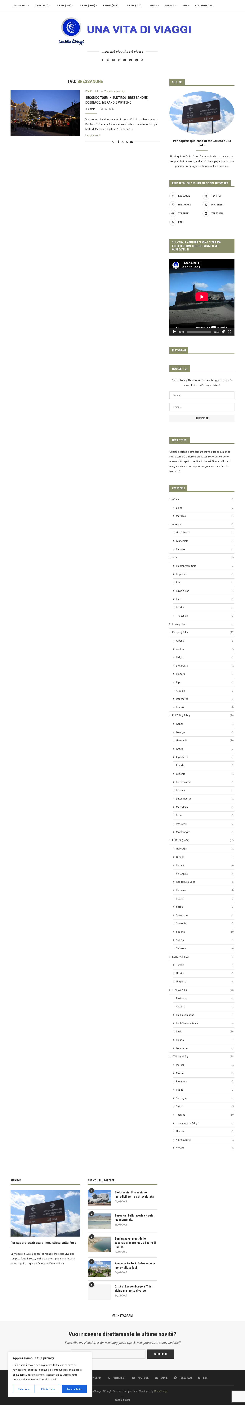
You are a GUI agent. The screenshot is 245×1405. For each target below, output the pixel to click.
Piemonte (205, 1081)
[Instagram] (113, 60)
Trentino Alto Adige (205, 1123)
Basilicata (205, 998)
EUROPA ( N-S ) (110, 5)
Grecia (205, 748)
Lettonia (205, 773)
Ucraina (205, 973)
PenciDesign (160, 1391)
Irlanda (205, 765)
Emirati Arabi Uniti (205, 566)
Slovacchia (205, 915)
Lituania (205, 790)
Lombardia (205, 1048)
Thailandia (205, 615)
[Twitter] (107, 60)
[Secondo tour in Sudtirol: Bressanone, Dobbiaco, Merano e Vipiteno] (45, 113)
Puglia (205, 1089)
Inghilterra (205, 757)
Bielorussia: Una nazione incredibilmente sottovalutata (134, 1194)
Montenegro (205, 832)
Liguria (205, 1040)
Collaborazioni (204, 5)
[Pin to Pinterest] (127, 141)
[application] (201, 297)
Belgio (205, 657)
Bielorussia (205, 665)
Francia (205, 707)
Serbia (205, 906)
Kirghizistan (205, 591)
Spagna (205, 931)
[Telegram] (136, 60)
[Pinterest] (119, 60)
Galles (205, 723)
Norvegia (205, 848)
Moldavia (205, 823)
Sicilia (205, 1106)
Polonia (205, 865)
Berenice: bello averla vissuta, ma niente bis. (134, 1217)
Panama (205, 549)
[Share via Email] (131, 141)
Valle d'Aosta (205, 1139)
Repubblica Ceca (205, 881)
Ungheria (205, 981)
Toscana (205, 1114)
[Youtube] (124, 60)
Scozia (205, 898)
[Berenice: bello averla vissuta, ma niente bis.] (99, 1221)
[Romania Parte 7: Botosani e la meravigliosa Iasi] (99, 1269)
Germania (205, 740)
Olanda (205, 857)
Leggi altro (91, 135)
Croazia (205, 690)
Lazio (205, 1031)
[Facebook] (102, 60)
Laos (205, 599)
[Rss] (142, 60)
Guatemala (205, 541)
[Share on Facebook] (118, 141)
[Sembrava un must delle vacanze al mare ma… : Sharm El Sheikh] (99, 1244)
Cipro (205, 682)
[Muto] (223, 332)
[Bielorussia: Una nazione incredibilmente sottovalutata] (99, 1198)
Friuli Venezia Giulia (205, 1023)
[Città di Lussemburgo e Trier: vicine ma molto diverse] (99, 1292)
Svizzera (205, 948)
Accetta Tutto (74, 1389)
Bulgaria (205, 674)
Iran (205, 582)
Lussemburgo (205, 798)
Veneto (205, 1148)
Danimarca (205, 698)
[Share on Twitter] (122, 141)
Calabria (205, 1006)
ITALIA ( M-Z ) (41, 5)
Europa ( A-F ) (63, 5)
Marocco (205, 516)
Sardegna (205, 1098)
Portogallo (205, 873)
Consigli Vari (203, 624)
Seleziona (23, 1389)
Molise (205, 1073)
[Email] (130, 60)
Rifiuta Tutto (48, 1389)
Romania (205, 890)
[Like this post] (113, 141)
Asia (184, 5)
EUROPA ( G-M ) (87, 5)
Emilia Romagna (205, 1015)
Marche (205, 1064)
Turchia (205, 965)
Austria (205, 649)
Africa (153, 5)
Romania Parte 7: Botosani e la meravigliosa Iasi (135, 1265)
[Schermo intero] (229, 332)
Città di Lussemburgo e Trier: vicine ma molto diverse (134, 1288)
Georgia (205, 732)
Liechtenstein (205, 782)
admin (91, 108)
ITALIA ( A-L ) (19, 5)
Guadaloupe (205, 532)
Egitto (205, 507)
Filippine (205, 574)
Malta (205, 815)
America (169, 5)
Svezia (205, 940)
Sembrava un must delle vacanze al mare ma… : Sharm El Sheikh (135, 1243)
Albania (205, 640)
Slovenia (205, 923)
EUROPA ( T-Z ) (134, 5)
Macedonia (205, 807)
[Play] (174, 332)
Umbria (205, 1131)
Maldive (205, 607)
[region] (50, 1374)
